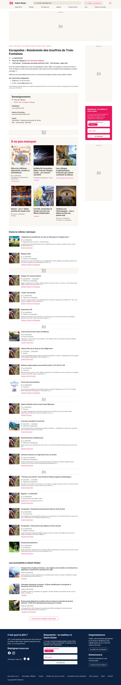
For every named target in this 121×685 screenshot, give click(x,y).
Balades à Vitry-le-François (28, 376)
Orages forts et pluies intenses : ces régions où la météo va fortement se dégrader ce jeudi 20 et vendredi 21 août (49, 568)
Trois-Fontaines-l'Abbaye (28, 46)
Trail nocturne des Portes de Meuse (35, 331)
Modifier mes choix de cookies (55, 676)
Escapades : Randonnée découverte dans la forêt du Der (43, 509)
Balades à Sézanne (26, 415)
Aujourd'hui (18, 7)
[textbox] (98, 124)
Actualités (24, 578)
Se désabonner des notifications (76, 676)
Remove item (96, 124)
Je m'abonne (99, 136)
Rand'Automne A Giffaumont (32, 438)
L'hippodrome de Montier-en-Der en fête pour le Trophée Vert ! (45, 237)
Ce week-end (45, 7)
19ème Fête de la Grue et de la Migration (37, 348)
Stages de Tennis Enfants (31, 276)
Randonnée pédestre (29, 542)
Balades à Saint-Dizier (27, 359)
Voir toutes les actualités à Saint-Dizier (43, 619)
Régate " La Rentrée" (29, 493)
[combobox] (98, 124)
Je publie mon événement (98, 649)
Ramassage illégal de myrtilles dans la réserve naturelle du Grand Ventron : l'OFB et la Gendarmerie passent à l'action (47, 602)
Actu (86, 7)
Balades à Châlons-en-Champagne (30, 264)
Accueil (11, 46)
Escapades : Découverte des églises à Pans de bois (41, 526)
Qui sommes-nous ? (13, 676)
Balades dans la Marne (27, 536)
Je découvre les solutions (98, 665)
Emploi (103, 676)
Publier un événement (94, 3)
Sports (43, 46)
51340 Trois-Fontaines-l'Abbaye (24, 102)
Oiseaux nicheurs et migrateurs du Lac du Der (39, 454)
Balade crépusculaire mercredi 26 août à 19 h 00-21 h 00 (43, 365)
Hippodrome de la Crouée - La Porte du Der (36, 242)
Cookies (41, 676)
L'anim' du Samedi (28, 292)
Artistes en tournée (100, 7)
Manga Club (26, 254)
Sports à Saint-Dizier (26, 432)
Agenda (58, 7)
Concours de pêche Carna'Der (32, 421)
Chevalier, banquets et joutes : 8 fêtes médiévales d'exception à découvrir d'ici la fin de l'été (46, 585)
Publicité (110, 676)
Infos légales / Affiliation (29, 676)
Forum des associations (30, 382)
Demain (31, 7)
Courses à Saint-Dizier (27, 342)
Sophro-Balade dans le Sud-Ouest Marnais (37, 404)
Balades (49, 46)
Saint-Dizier (20, 3)
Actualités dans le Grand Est (28, 612)
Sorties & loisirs (72, 7)
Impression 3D (26, 309)
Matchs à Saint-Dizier (27, 248)
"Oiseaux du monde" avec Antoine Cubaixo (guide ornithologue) (46, 477)
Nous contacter (93, 676)
